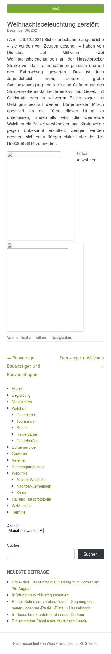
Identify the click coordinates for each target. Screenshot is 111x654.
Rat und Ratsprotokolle (31, 499)
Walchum (20, 408)
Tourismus (25, 421)
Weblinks (20, 473)
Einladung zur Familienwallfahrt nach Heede (49, 621)
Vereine (18, 460)
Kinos (21, 492)
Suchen (13, 545)
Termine (18, 512)
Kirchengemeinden (28, 466)
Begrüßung (21, 395)
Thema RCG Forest (82, 643)
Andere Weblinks (31, 479)
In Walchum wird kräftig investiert (40, 595)
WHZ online (22, 505)
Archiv (13, 526)
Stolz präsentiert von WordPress (39, 643)
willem (41, 337)
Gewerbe (19, 453)
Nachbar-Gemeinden (34, 486)
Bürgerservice (24, 447)
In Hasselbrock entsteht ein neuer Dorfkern (48, 614)
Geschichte (26, 414)
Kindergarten (27, 434)
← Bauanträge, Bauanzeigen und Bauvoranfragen (23, 366)
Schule (22, 427)
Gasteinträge (27, 440)
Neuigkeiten (61, 337)
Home (17, 388)
